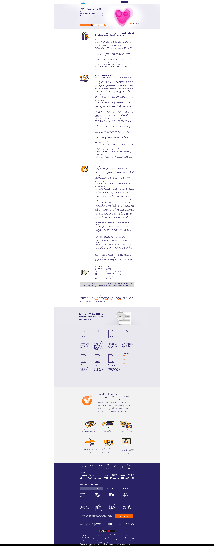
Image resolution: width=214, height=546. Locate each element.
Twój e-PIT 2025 (97, 496)
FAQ (109, 500)
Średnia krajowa (82, 505)
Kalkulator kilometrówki (98, 510)
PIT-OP (111, 361)
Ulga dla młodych (111, 510)
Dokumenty (125, 497)
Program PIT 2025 (97, 494)
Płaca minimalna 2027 (83, 506)
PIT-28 (106, 2)
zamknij (209, 544)
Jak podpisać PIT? (111, 497)
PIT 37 (107, 299)
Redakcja (124, 498)
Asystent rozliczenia (112, 495)
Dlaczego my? (111, 496)
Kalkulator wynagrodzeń (98, 505)
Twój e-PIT (114, 2)
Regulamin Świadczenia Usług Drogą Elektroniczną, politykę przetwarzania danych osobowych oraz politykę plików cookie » (114, 543)
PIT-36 (97, 336)
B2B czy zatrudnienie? (83, 507)
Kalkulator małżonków (98, 506)
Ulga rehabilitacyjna (112, 506)
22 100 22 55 (113, 488)
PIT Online (96, 500)
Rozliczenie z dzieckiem (126, 507)
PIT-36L (97, 361)
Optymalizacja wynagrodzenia (85, 510)
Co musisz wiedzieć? (112, 498)
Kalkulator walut (97, 509)
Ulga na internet (111, 508)
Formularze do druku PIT (127, 510)
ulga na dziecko (117, 299)
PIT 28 (111, 299)
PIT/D (124, 356)
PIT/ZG (124, 360)
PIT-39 (83, 361)
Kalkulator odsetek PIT (98, 508)
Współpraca (125, 496)
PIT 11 (104, 299)
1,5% (118, 2)
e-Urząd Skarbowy (97, 495)
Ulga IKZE (110, 509)
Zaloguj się (131, 2)
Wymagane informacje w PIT (127, 505)
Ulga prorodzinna (111, 505)
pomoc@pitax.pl (128, 488)
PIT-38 (111, 336)
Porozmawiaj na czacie (93, 488)
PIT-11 (110, 2)
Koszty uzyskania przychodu (127, 509)
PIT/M (124, 363)
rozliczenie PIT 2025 (93, 299)
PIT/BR (124, 359)
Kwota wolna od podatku (127, 508)
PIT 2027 (98, 2)
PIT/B (124, 355)
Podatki (93, 2)
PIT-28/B (124, 366)
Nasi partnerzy (125, 495)
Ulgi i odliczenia (111, 494)
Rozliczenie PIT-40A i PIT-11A (99, 498)
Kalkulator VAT (97, 507)
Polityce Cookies (105, 545)
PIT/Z (124, 362)
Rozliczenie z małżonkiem (127, 506)
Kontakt (124, 500)
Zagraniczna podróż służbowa (85, 509)
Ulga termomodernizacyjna (113, 507)
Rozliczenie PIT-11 (97, 497)
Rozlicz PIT (125, 2)
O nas (124, 494)
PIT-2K (124, 364)
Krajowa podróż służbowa (84, 508)
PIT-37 (103, 2)
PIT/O (124, 358)
